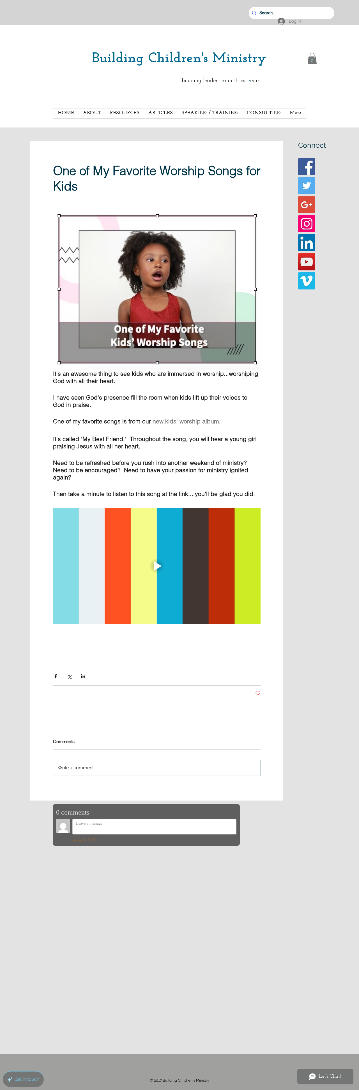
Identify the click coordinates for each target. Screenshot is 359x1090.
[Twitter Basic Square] (306, 185)
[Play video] (157, 566)
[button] (312, 58)
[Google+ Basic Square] (306, 204)
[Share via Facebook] (55, 676)
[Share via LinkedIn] (83, 676)
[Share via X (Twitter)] (69, 676)
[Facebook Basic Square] (306, 166)
